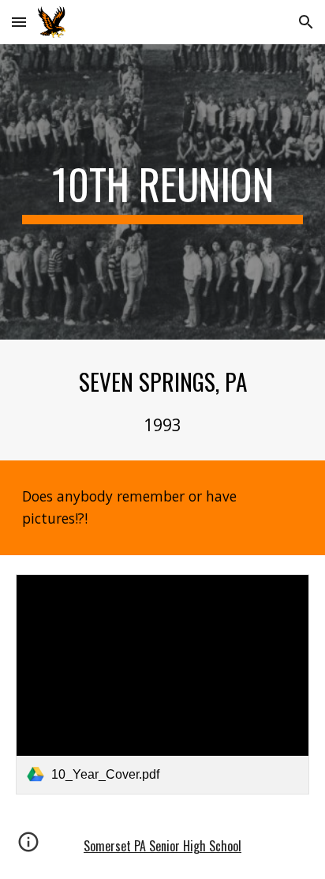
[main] (162, 192)
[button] (19, 21)
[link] (162, 684)
